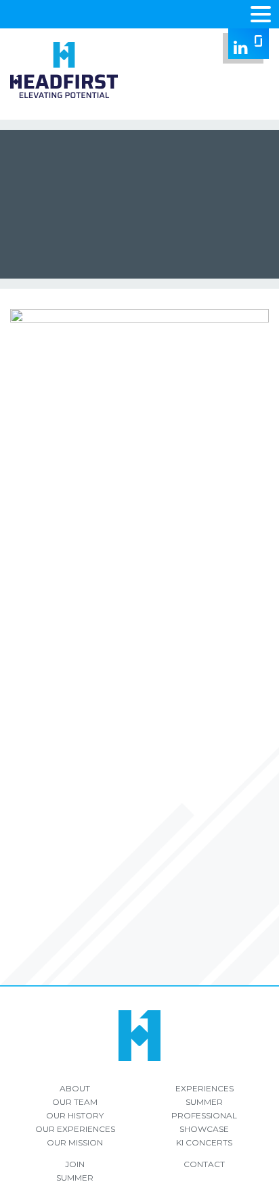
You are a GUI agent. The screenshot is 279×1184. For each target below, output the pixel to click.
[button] (261, 13)
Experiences (204, 1088)
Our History (75, 1115)
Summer (204, 1102)
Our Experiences (75, 1129)
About (75, 1088)
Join (75, 1164)
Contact (204, 1164)
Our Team (75, 1102)
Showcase (204, 1129)
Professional (204, 1115)
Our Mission (75, 1142)
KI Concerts (204, 1142)
